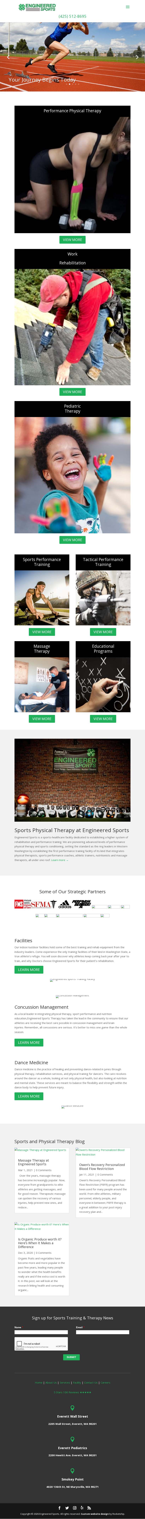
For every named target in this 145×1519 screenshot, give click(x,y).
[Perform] (81, 907)
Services (65, 1382)
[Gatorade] (40, 916)
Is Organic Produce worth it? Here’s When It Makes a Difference (40, 1243)
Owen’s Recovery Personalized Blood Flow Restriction (102, 1167)
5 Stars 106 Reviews (72, 1392)
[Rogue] (105, 916)
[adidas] (65, 907)
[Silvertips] (114, 907)
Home (38, 1382)
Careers (105, 1382)
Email (80, 1327)
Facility (77, 1382)
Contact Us (91, 1382)
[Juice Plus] (92, 916)
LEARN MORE (29, 969)
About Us (51, 1382)
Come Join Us (25, 81)
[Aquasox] (125, 907)
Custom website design (95, 1513)
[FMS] (22, 907)
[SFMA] (44, 907)
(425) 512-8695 (72, 16)
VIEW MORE (72, 239)
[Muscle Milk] (50, 916)
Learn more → (60, 860)
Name (18, 1327)
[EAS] (69, 916)
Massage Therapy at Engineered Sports (33, 1162)
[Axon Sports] (99, 907)
